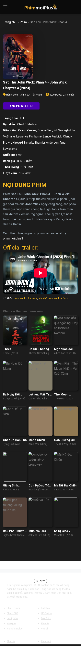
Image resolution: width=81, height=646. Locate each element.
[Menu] (5, 7)
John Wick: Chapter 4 (25, 298)
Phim (23, 22)
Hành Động (12, 94)
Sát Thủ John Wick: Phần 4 (53, 298)
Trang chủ (10, 22)
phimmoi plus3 (13, 238)
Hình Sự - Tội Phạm (31, 94)
